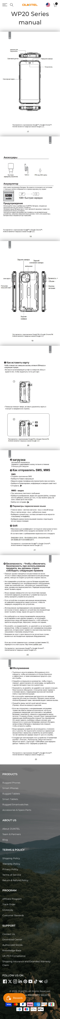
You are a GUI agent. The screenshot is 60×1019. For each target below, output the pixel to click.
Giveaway (7, 909)
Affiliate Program (12, 898)
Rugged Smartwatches (15, 804)
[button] (48, 5)
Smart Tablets (10, 799)
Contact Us (8, 934)
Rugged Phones (11, 782)
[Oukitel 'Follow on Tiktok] (35, 981)
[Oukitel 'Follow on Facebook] (4, 981)
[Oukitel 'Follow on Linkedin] (20, 981)
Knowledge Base (11, 950)
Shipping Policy (11, 858)
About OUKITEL (11, 828)
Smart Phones (10, 788)
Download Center (12, 939)
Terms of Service (11, 874)
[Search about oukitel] (11, 5)
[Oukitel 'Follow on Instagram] (15, 981)
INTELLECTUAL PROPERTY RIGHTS (30, 995)
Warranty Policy (11, 863)
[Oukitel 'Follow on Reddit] (45, 981)
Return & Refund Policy (15, 880)
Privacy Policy (10, 869)
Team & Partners (11, 834)
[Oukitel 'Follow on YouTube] (30, 981)
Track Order (9, 904)
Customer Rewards (13, 915)
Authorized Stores (12, 945)
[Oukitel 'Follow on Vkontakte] (40, 981)
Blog (5, 839)
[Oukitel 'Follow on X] (10, 981)
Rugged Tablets (11, 793)
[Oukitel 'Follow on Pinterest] (25, 981)
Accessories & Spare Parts (16, 810)
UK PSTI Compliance (13, 956)
